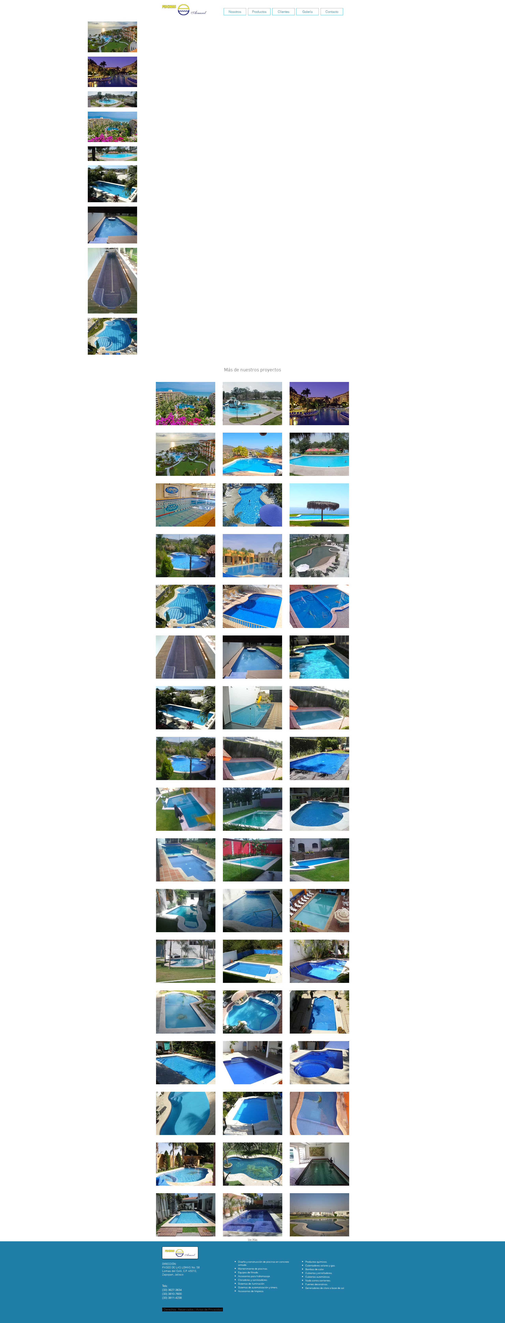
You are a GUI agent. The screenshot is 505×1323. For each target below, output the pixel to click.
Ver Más (252, 1240)
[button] (185, 403)
